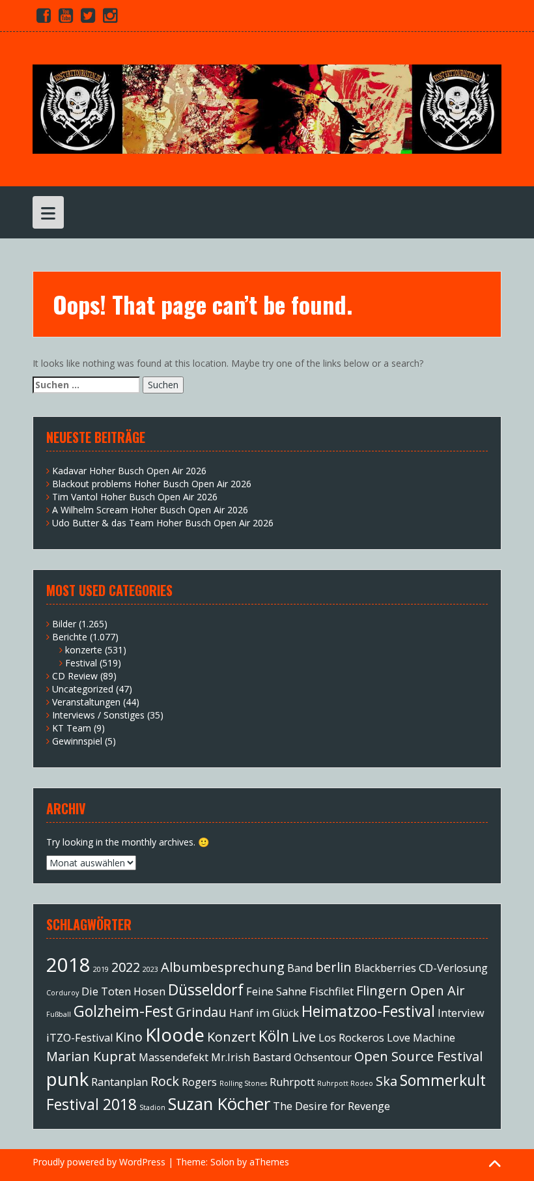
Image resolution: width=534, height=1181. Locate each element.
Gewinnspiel (77, 741)
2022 (125, 967)
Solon (222, 1162)
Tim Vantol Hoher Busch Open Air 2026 (135, 497)
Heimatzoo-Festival (368, 1011)
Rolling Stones (243, 1083)
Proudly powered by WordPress (99, 1162)
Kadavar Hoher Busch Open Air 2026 (129, 470)
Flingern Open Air (410, 990)
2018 (68, 965)
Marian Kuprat (91, 1056)
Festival (81, 663)
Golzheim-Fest (123, 1011)
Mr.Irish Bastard (251, 1057)
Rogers (199, 1082)
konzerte (83, 650)
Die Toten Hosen (123, 991)
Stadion (152, 1107)
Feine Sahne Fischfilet (300, 991)
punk (67, 1078)
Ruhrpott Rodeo (345, 1083)
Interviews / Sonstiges (98, 715)
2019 (101, 969)
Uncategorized (82, 689)
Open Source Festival (418, 1056)
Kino (129, 1037)
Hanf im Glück (264, 1013)
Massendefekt (173, 1057)
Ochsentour (323, 1057)
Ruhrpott (292, 1082)
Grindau (201, 1012)
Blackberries (385, 968)
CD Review (75, 676)
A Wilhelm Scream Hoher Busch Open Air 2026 (150, 510)
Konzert (231, 1037)
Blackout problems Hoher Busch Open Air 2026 (151, 483)
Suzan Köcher (219, 1103)
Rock (164, 1081)
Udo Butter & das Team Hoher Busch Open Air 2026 (163, 523)
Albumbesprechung (223, 967)
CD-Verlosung (453, 968)
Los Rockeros (351, 1038)
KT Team (71, 728)
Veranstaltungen (86, 702)
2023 (150, 969)
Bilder (64, 624)
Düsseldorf (206, 989)
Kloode (174, 1034)
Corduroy (62, 992)
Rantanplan (119, 1082)
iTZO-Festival (79, 1038)
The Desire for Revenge (331, 1106)
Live (304, 1037)
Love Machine (421, 1038)
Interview (461, 1013)
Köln (274, 1035)
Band (300, 968)
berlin (333, 967)
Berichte (69, 637)
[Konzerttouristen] (267, 108)
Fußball (58, 1014)
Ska (386, 1081)
